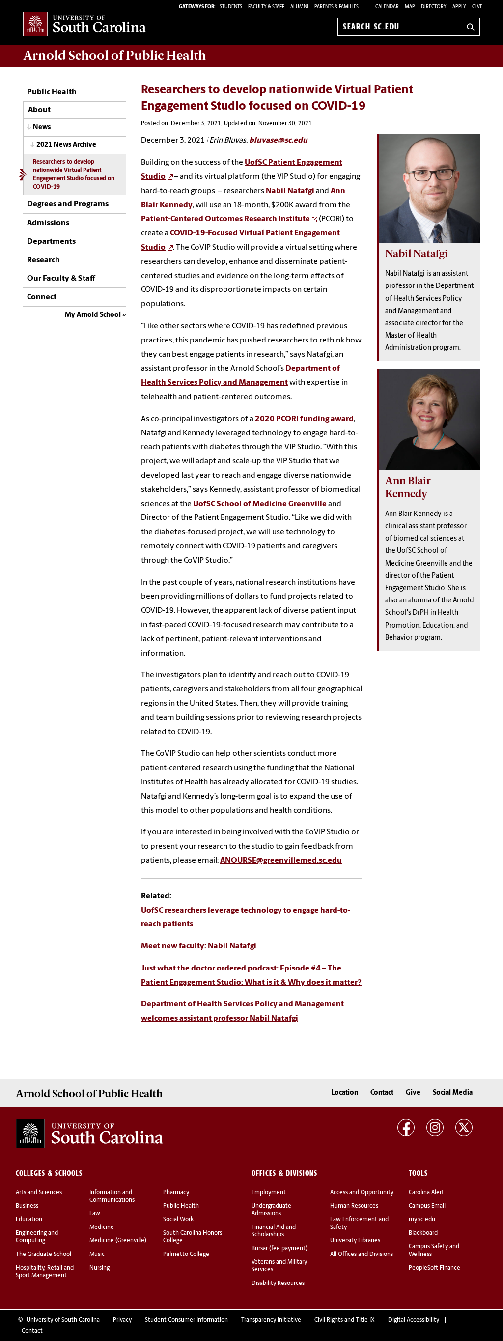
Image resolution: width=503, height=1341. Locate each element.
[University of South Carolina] (89, 1134)
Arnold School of (114, 55)
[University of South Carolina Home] (84, 25)
